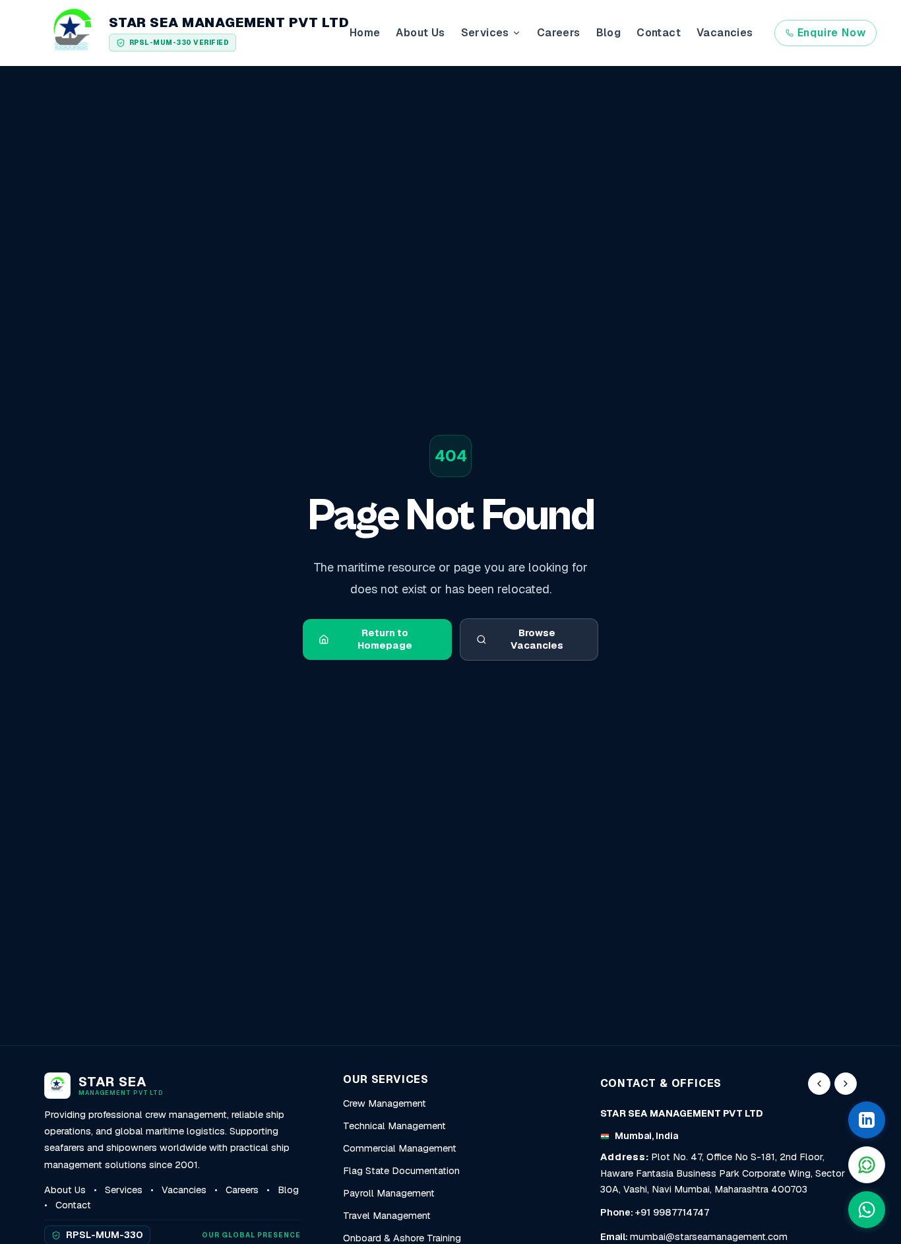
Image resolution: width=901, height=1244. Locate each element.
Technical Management (394, 1126)
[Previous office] (819, 1083)
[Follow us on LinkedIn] (866, 1119)
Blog (608, 33)
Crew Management (384, 1103)
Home (365, 33)
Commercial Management (399, 1148)
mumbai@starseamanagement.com (709, 1237)
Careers (558, 33)
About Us (420, 33)
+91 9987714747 (672, 1212)
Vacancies (725, 33)
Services (123, 1190)
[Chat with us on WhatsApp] (866, 1209)
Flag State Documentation (401, 1171)
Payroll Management (389, 1193)
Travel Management (387, 1216)
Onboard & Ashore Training (402, 1238)
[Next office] (845, 1083)
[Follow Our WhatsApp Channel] (866, 1164)
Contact (659, 33)
